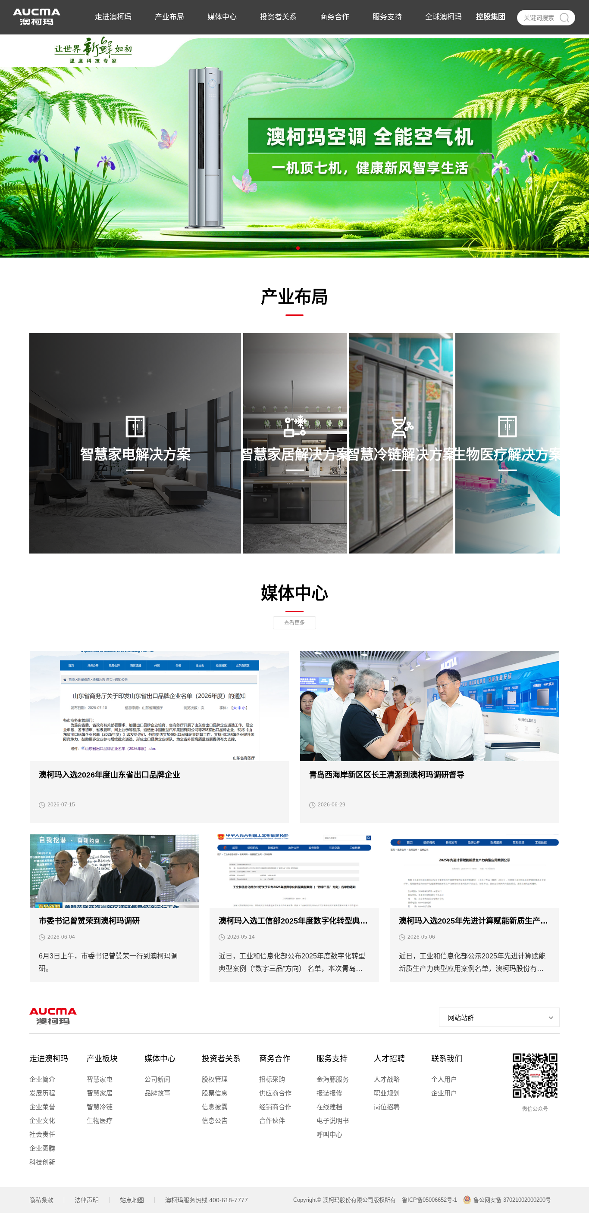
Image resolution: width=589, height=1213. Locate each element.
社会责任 (42, 1134)
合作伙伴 (272, 1120)
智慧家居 (100, 1093)
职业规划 (387, 1093)
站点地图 (132, 1200)
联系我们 (446, 1058)
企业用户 (444, 1093)
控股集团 (490, 17)
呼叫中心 (329, 1134)
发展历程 (42, 1093)
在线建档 (329, 1106)
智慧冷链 (100, 1106)
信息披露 (215, 1106)
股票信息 (215, 1093)
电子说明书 (332, 1120)
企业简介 (42, 1079)
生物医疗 (100, 1120)
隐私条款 (41, 1200)
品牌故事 (157, 1093)
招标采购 (272, 1079)
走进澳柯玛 (48, 1058)
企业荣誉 (42, 1106)
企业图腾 (42, 1148)
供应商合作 (275, 1093)
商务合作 (274, 1058)
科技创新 (42, 1162)
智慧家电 (100, 1079)
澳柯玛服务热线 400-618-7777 (206, 1200)
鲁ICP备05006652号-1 (429, 1200)
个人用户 (444, 1079)
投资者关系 (221, 1058)
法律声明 (87, 1200)
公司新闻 (157, 1079)
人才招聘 (389, 1058)
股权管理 (215, 1079)
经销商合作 (275, 1106)
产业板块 (102, 1058)
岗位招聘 (387, 1106)
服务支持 (332, 1058)
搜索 (564, 18)
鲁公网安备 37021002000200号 (512, 1200)
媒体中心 (159, 1058)
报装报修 (329, 1093)
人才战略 (387, 1079)
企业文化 (42, 1120)
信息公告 (215, 1120)
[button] (284, 248)
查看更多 (294, 623)
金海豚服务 (332, 1079)
